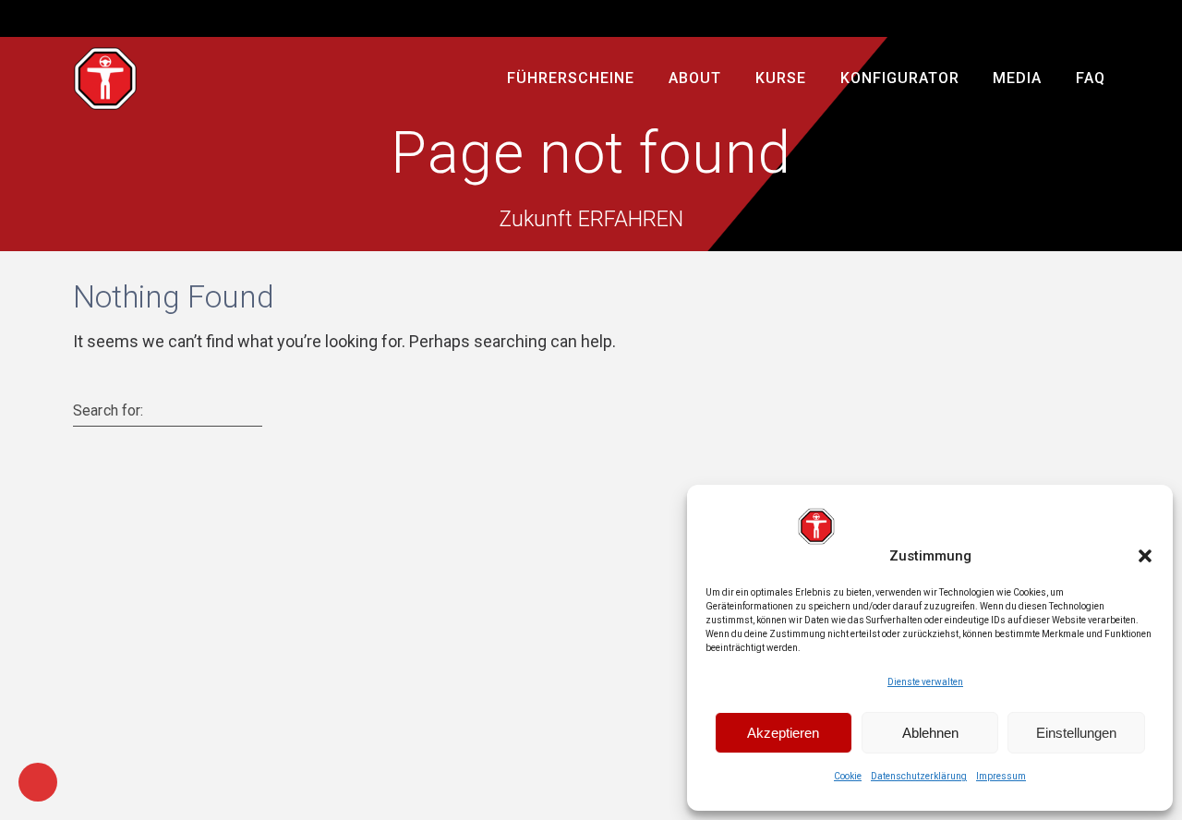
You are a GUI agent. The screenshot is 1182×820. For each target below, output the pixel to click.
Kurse (780, 78)
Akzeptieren (783, 733)
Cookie (848, 776)
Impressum (1001, 776)
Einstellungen (1076, 733)
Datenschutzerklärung (919, 776)
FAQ (1091, 78)
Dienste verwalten (925, 682)
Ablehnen (930, 733)
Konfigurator (899, 78)
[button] (1145, 556)
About (695, 78)
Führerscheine (571, 78)
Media (1018, 78)
